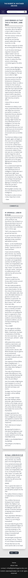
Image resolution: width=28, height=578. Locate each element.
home (14, 563)
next (16, 552)
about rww (14, 565)
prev (11, 552)
